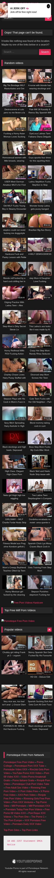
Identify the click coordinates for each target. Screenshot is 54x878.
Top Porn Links (30, 830)
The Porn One (21, 816)
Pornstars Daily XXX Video (26, 824)
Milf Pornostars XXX (39, 806)
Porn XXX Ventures (22, 802)
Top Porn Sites (11, 830)
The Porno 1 (37, 816)
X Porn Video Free (28, 791)
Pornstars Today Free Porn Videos (24, 809)
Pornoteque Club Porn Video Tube (30, 784)
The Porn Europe (13, 820)
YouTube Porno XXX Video (27, 773)
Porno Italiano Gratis (23, 780)
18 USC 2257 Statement (21, 841)
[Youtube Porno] (27, 862)
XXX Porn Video (27, 795)
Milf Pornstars (19, 806)
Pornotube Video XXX (15, 769)
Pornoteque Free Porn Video (19, 762)
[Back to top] (44, 869)
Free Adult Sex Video (17, 787)
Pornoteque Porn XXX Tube (29, 766)
